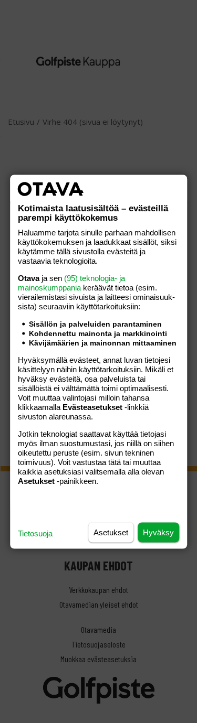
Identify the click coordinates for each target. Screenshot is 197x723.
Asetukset (111, 531)
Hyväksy (158, 531)
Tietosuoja (35, 532)
